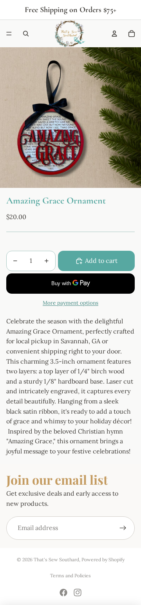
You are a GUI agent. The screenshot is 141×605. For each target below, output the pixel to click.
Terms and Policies (70, 575)
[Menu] (9, 34)
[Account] (114, 33)
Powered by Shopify (103, 559)
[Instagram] (77, 592)
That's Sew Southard (56, 559)
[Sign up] (123, 528)
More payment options (70, 303)
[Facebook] (63, 592)
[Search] (25, 33)
